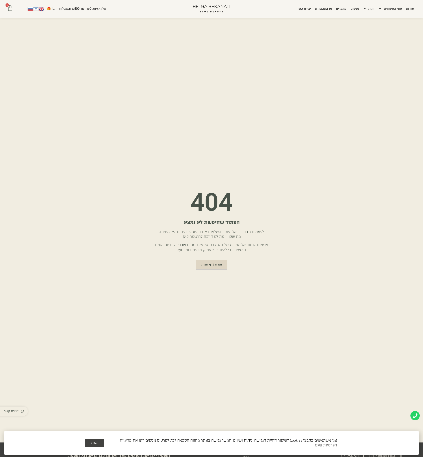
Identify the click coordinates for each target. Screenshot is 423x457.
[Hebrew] (36, 9)
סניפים (355, 8)
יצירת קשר (304, 8)
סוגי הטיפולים (393, 8)
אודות (410, 8)
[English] (42, 9)
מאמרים (341, 8)
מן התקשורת (323, 8)
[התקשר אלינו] (415, 415)
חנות (371, 8)
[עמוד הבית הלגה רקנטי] (211, 9)
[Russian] (30, 9)
